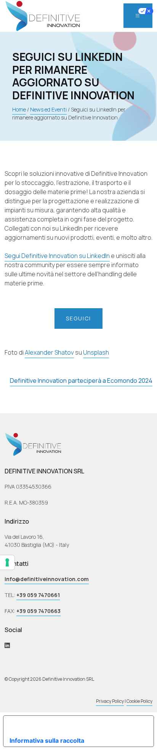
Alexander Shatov (49, 352)
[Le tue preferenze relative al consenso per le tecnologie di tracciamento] (7, 562)
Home (19, 109)
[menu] (137, 15)
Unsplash (96, 352)
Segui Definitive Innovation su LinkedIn (57, 256)
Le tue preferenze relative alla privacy (77, 725)
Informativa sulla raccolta (47, 740)
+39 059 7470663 (38, 611)
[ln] (7, 645)
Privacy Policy (110, 701)
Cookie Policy (139, 701)
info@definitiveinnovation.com (47, 579)
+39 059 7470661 (38, 595)
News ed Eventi (48, 109)
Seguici (78, 318)
